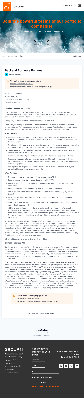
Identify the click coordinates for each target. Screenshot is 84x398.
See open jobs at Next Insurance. (21, 84)
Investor (36, 378)
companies (12, 56)
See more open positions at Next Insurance (42, 313)
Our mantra (8, 360)
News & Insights (10, 366)
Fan (52, 378)
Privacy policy (37, 335)
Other (44, 382)
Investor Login (9, 369)
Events (18, 366)
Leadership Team (10, 363)
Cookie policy (47, 335)
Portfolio (16, 360)
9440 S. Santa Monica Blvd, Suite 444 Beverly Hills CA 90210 (68, 354)
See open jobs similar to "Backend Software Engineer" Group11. (31, 86)
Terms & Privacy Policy (12, 372)
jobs (3, 56)
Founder (45, 378)
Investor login (67, 5)
